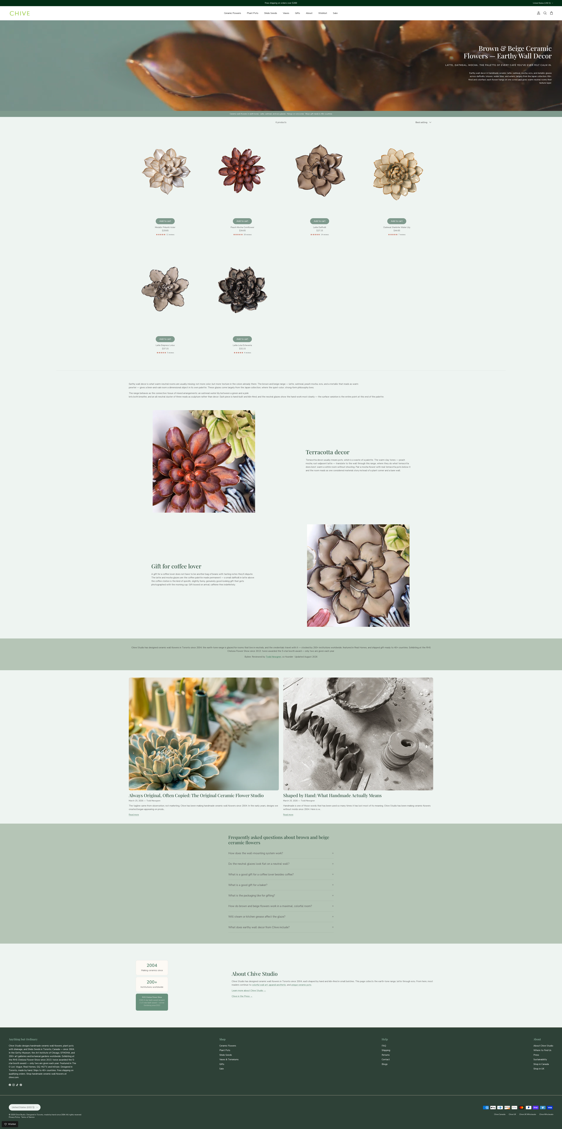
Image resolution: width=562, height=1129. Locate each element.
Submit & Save (281, 601)
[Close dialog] (310, 518)
